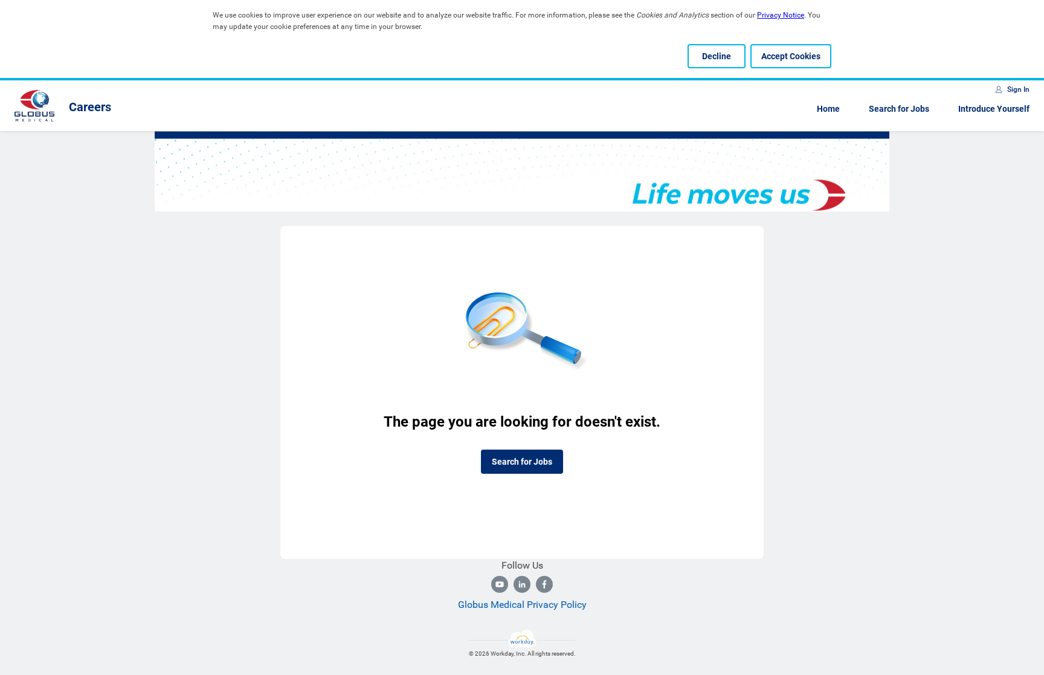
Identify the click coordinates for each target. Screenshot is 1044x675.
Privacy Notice (780, 15)
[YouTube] (499, 584)
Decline (716, 56)
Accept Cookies (790, 56)
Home (828, 109)
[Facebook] (544, 584)
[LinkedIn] (522, 584)
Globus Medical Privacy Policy (522, 604)
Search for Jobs (899, 109)
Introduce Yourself (994, 109)
